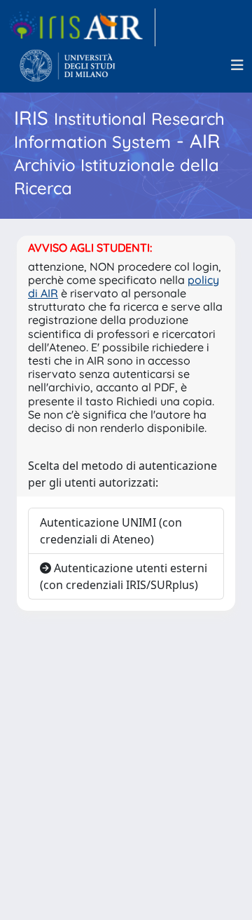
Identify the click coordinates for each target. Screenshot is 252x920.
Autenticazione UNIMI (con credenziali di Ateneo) (111, 531)
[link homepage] (81, 27)
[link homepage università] (67, 65)
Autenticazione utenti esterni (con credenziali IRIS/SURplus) (123, 576)
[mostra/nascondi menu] (237, 65)
